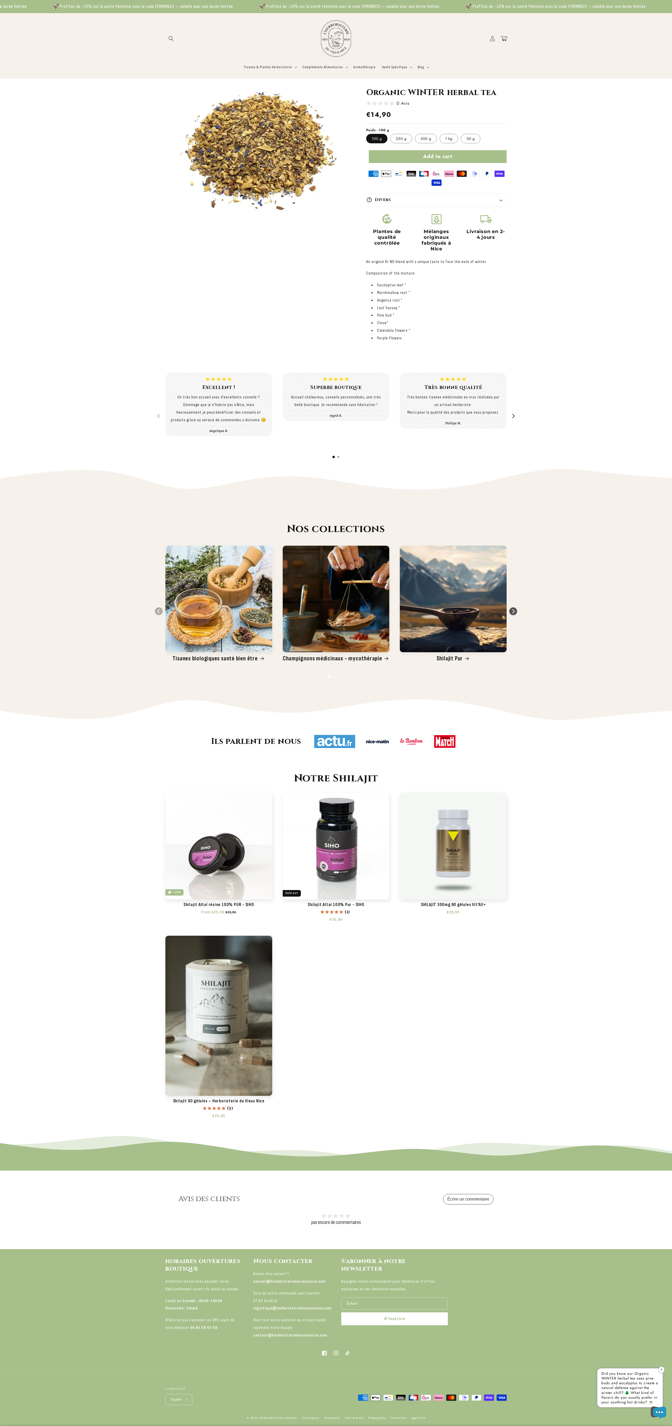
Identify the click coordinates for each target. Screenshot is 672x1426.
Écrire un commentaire (468, 1199)
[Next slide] (513, 416)
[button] (171, 38)
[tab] (333, 457)
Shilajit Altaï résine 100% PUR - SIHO (218, 904)
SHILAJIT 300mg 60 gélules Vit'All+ (453, 904)
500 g (426, 138)
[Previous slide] (159, 416)
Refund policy (311, 1418)
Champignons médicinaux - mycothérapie (332, 658)
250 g (401, 138)
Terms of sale (398, 1418)
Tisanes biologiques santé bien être (215, 658)
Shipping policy (377, 1418)
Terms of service (354, 1418)
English (176, 1399)
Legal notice (418, 1418)
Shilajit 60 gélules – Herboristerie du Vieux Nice (219, 1101)
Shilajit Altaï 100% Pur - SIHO (336, 904)
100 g (377, 138)
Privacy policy (332, 1418)
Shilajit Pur (450, 658)
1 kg (449, 138)
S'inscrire (394, 1319)
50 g (470, 138)
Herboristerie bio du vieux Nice (278, 1418)
